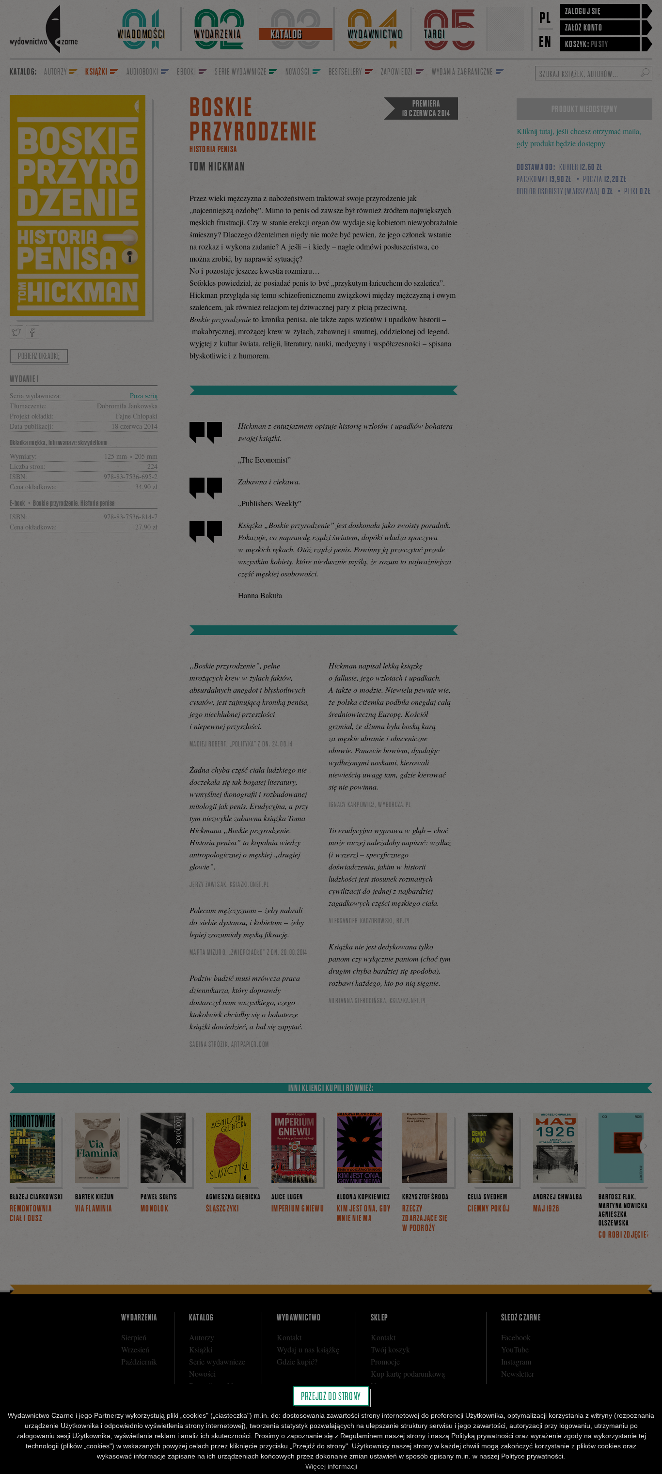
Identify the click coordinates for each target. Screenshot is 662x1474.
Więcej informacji (331, 1466)
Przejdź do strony (331, 1396)
